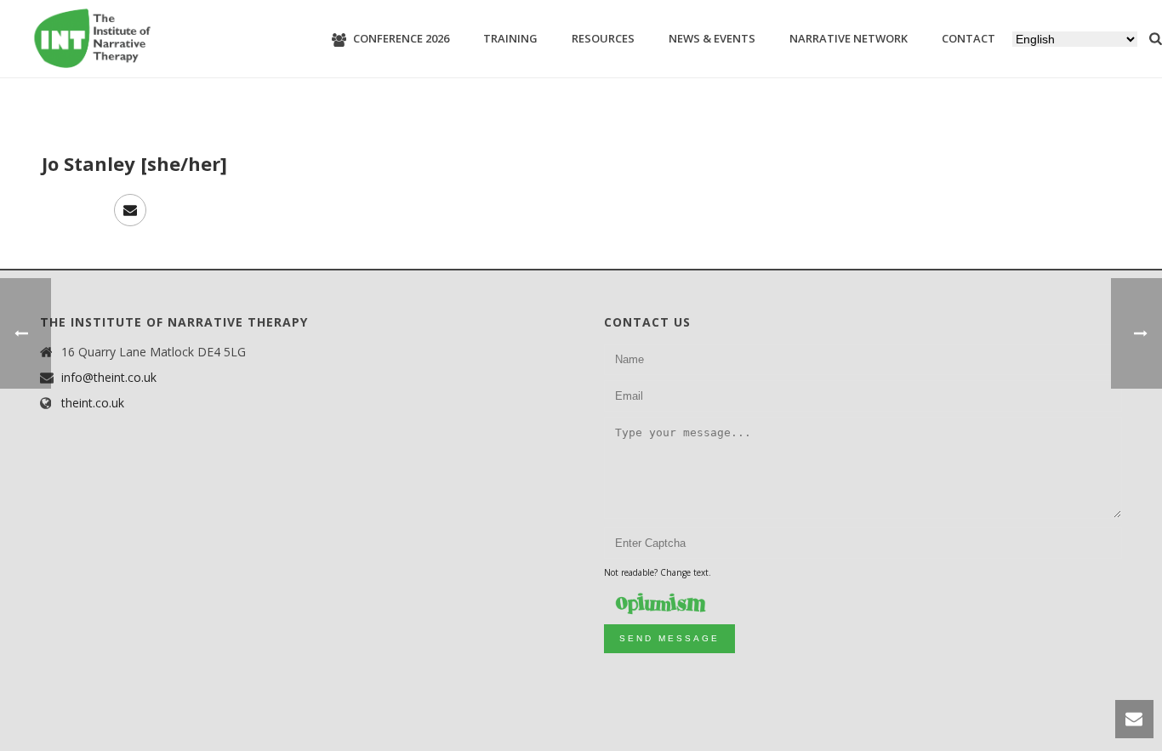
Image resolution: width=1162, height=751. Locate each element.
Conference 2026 (401, 38)
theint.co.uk (92, 403)
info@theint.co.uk (109, 377)
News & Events (712, 38)
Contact (968, 38)
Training (510, 38)
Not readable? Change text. (657, 572)
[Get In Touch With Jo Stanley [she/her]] (130, 210)
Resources (603, 38)
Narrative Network (848, 38)
